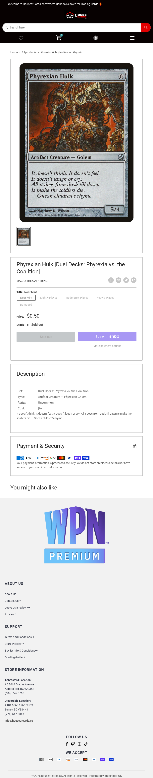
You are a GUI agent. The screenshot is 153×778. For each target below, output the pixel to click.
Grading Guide (14, 657)
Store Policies (13, 643)
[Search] (146, 27)
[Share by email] (133, 280)
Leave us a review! (16, 607)
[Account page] (95, 38)
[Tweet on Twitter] (126, 280)
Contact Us (12, 600)
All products (29, 52)
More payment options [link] (107, 345)
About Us (10, 594)
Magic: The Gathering (32, 280)
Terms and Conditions (18, 637)
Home (14, 52)
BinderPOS (115, 775)
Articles (9, 614)
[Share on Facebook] (111, 280)
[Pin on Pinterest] (118, 280)
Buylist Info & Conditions (20, 650)
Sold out (46, 337)
